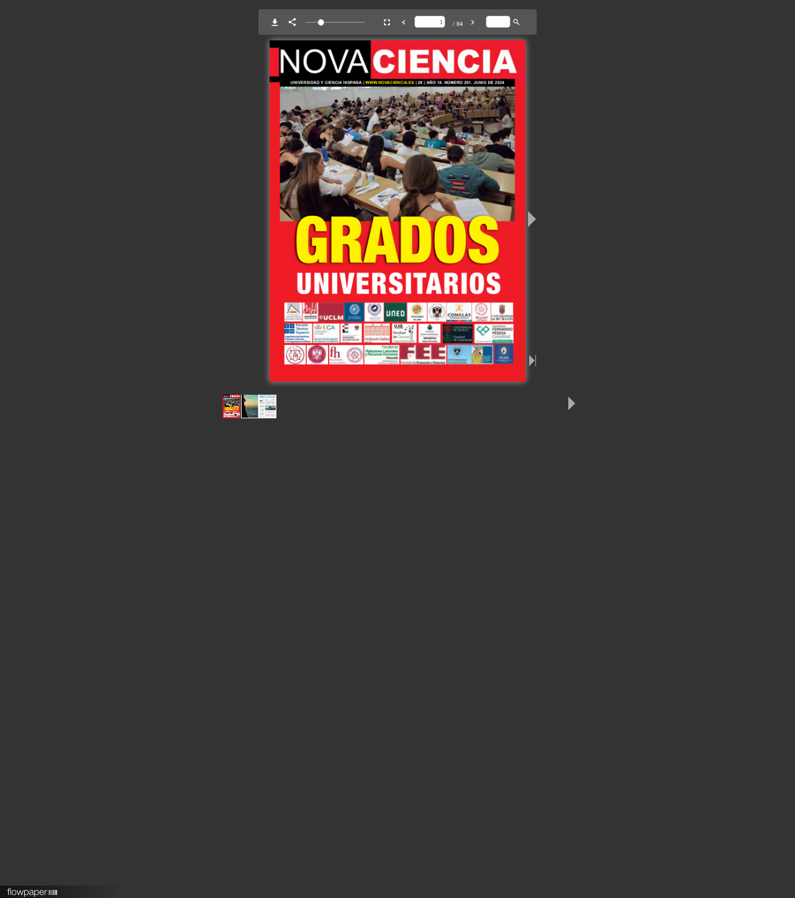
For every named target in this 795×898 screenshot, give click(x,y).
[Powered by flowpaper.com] (32, 888)
